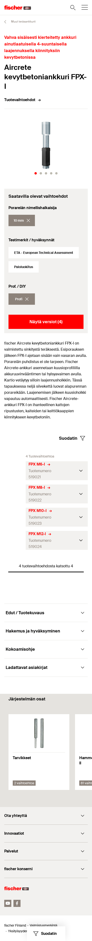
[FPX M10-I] (15, 517)
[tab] (35, 173)
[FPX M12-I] (15, 540)
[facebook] (17, 903)
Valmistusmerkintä (43, 925)
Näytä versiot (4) (46, 322)
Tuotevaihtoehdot (19, 99)
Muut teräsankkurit (23, 21)
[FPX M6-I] (15, 471)
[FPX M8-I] (15, 494)
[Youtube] (7, 903)
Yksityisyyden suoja (22, 931)
